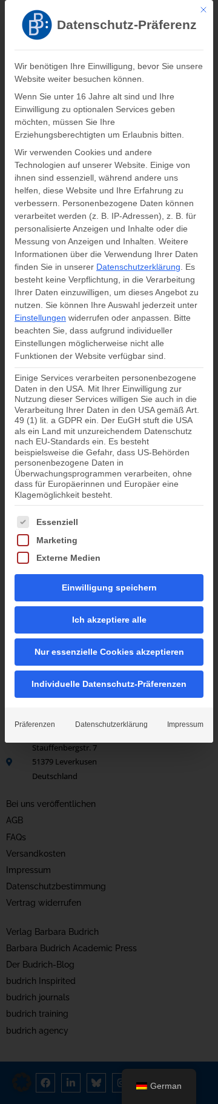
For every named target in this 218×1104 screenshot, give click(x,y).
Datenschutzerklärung (138, 267)
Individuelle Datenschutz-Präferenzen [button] (109, 684)
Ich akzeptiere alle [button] (109, 619)
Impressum (185, 724)
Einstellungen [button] (40, 318)
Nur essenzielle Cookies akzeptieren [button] (109, 652)
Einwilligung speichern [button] (109, 587)
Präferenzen (35, 724)
